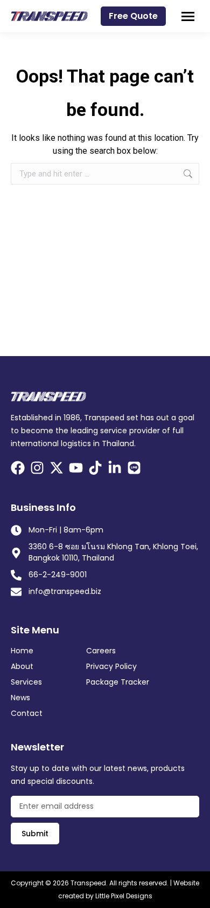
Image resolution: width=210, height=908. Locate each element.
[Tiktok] (95, 468)
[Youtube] (76, 468)
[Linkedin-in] (115, 468)
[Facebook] (18, 468)
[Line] (134, 468)
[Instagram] (37, 468)
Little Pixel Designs (123, 895)
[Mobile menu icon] (188, 16)
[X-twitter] (57, 468)
